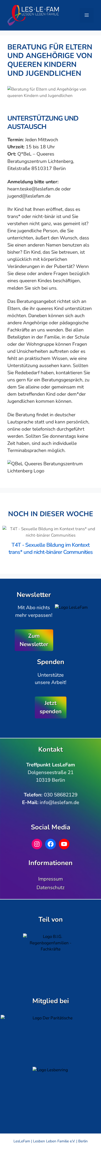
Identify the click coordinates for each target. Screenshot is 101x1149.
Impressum (50, 878)
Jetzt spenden (51, 707)
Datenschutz (50, 887)
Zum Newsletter (34, 640)
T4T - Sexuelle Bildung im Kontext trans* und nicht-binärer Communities (51, 548)
